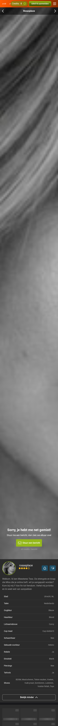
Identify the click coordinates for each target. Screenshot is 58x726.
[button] (45, 568)
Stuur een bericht (31, 542)
